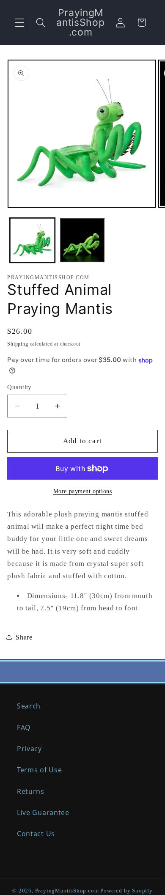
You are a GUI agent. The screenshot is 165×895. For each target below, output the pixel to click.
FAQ (23, 727)
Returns (30, 791)
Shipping (17, 343)
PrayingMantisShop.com (67, 891)
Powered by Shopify (126, 891)
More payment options (82, 491)
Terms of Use (39, 769)
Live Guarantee (43, 812)
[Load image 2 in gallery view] (82, 240)
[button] (19, 22)
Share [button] (24, 637)
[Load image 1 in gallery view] (32, 240)
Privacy (29, 748)
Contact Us (36, 833)
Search (29, 706)
